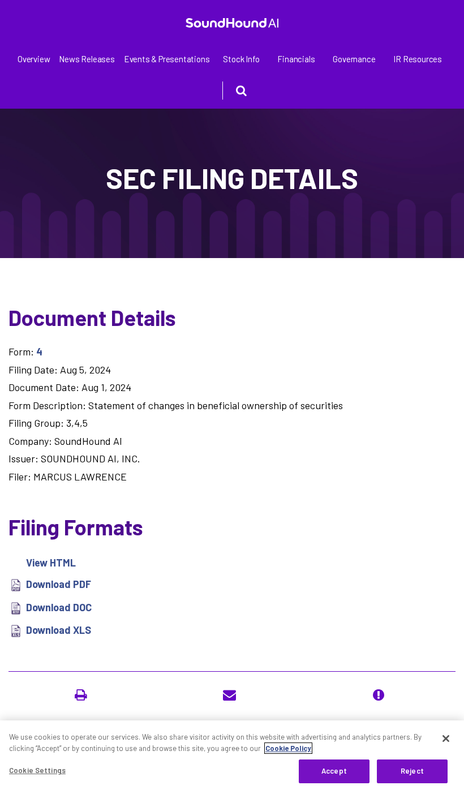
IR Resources (417, 59)
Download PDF (58, 584)
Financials (296, 59)
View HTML (51, 562)
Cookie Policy (288, 748)
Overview (34, 59)
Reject (412, 770)
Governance (354, 59)
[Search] (232, 90)
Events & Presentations (167, 59)
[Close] (445, 738)
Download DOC (59, 607)
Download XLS (58, 630)
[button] (83, 695)
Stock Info (241, 59)
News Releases (86, 59)
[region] (232, 757)
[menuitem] (33, 59)
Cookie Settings (37, 770)
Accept (334, 770)
